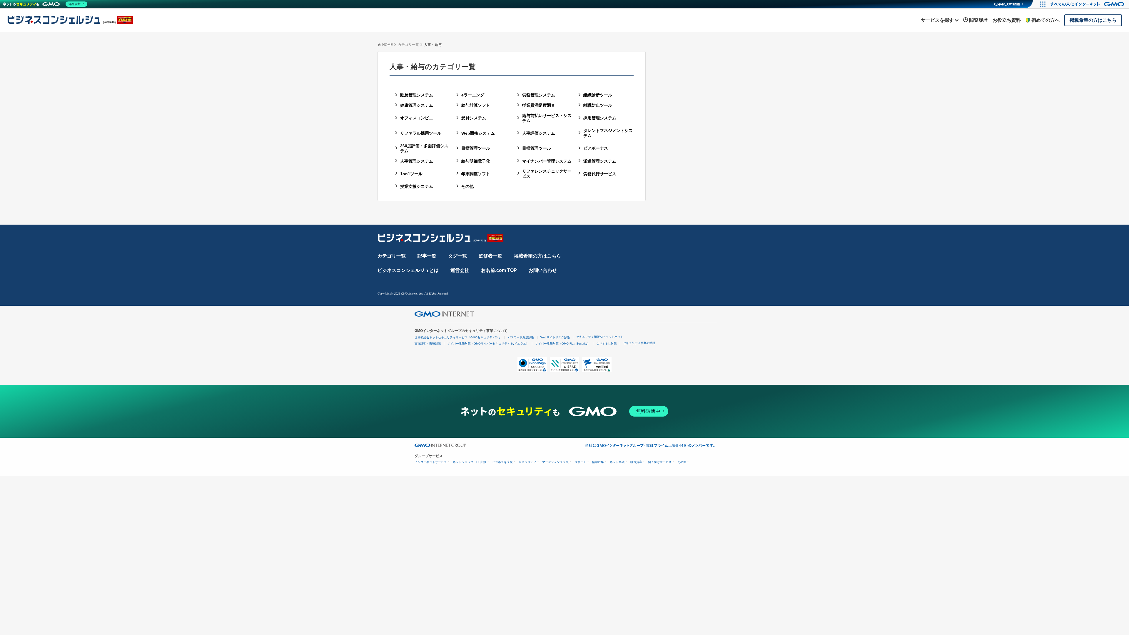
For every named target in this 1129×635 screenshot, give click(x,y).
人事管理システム (416, 161)
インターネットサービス (431, 462)
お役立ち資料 (1007, 20)
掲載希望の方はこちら (537, 255)
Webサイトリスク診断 (555, 337)
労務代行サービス (599, 173)
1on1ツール (411, 173)
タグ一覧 (457, 255)
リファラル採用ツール (420, 133)
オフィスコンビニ (416, 118)
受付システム (473, 118)
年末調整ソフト (475, 173)
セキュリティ (527, 462)
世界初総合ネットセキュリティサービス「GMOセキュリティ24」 (458, 337)
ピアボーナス (595, 148)
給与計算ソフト (475, 105)
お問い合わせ (543, 270)
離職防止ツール (597, 105)
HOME (387, 45)
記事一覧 (426, 255)
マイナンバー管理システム (547, 161)
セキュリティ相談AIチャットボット (599, 336)
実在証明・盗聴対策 (428, 343)
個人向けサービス (660, 462)
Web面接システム (478, 133)
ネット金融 (617, 462)
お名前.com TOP (499, 270)
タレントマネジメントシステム (608, 133)
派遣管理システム (599, 161)
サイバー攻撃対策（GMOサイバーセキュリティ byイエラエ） (488, 343)
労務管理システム (538, 95)
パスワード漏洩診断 (521, 337)
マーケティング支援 (555, 462)
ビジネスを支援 (502, 462)
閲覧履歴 (978, 20)
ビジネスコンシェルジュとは (408, 270)
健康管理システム (416, 105)
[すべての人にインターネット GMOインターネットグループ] (1088, 4)
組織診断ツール (597, 95)
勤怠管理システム (416, 95)
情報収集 (598, 462)
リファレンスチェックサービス (547, 173)
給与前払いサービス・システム (547, 118)
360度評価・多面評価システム (424, 148)
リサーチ (580, 462)
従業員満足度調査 (538, 105)
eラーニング (472, 95)
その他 (467, 186)
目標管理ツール (475, 148)
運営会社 (459, 270)
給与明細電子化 (475, 161)
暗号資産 (636, 462)
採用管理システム (599, 118)
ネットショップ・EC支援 (469, 462)
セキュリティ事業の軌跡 (639, 343)
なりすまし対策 (606, 343)
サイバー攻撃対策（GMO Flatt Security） (562, 343)
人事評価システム (538, 133)
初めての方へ (1045, 20)
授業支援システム (416, 186)
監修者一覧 (490, 255)
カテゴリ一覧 (408, 45)
